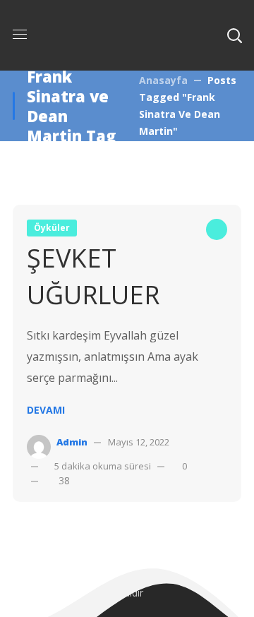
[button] (234, 35)
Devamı (46, 410)
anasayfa (163, 80)
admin (71, 442)
